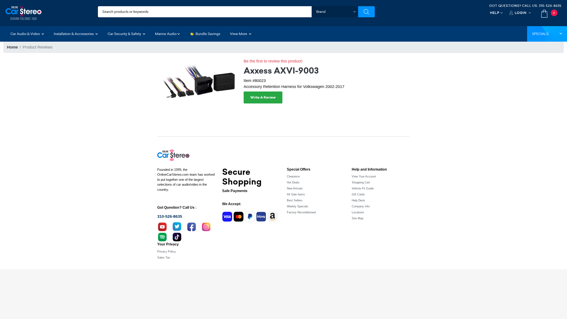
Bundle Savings (208, 33)
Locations (358, 212)
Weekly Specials (297, 206)
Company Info (361, 206)
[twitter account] (177, 226)
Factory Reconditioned (301, 212)
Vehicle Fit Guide (363, 188)
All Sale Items (296, 194)
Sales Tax (163, 257)
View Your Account (364, 176)
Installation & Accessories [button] (74, 33)
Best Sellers (295, 200)
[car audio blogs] (162, 236)
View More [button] (239, 33)
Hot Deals (293, 182)
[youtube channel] (162, 226)
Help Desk (358, 200)
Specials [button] (540, 33)
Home (12, 47)
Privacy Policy (166, 251)
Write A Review (263, 97)
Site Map (357, 218)
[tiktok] (177, 236)
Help (494, 12)
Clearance (293, 176)
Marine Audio (166, 33)
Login (520, 12)
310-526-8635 (550, 6)
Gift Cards (358, 194)
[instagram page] (206, 226)
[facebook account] (191, 226)
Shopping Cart (361, 182)
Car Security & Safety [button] (125, 33)
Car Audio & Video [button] (25, 33)
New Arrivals (295, 188)
